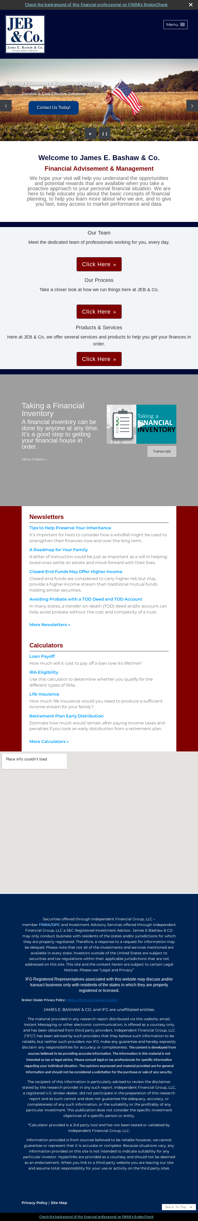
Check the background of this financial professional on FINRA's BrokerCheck (96, 4)
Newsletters (46, 516)
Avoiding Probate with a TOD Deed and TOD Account (85, 599)
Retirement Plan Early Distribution (66, 716)
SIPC (56, 924)
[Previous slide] (6, 105)
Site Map (59, 1202)
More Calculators (49, 741)
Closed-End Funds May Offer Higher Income (75, 571)
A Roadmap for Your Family (58, 549)
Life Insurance (44, 694)
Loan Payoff (42, 656)
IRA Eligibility (43, 672)
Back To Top (176, 1207)
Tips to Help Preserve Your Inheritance (70, 527)
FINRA (44, 924)
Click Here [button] (96, 264)
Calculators (46, 645)
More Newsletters (49, 624)
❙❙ (105, 133)
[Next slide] (192, 105)
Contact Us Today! (53, 108)
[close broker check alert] (191, 5)
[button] (175, 24)
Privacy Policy (34, 1202)
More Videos (34, 459)
